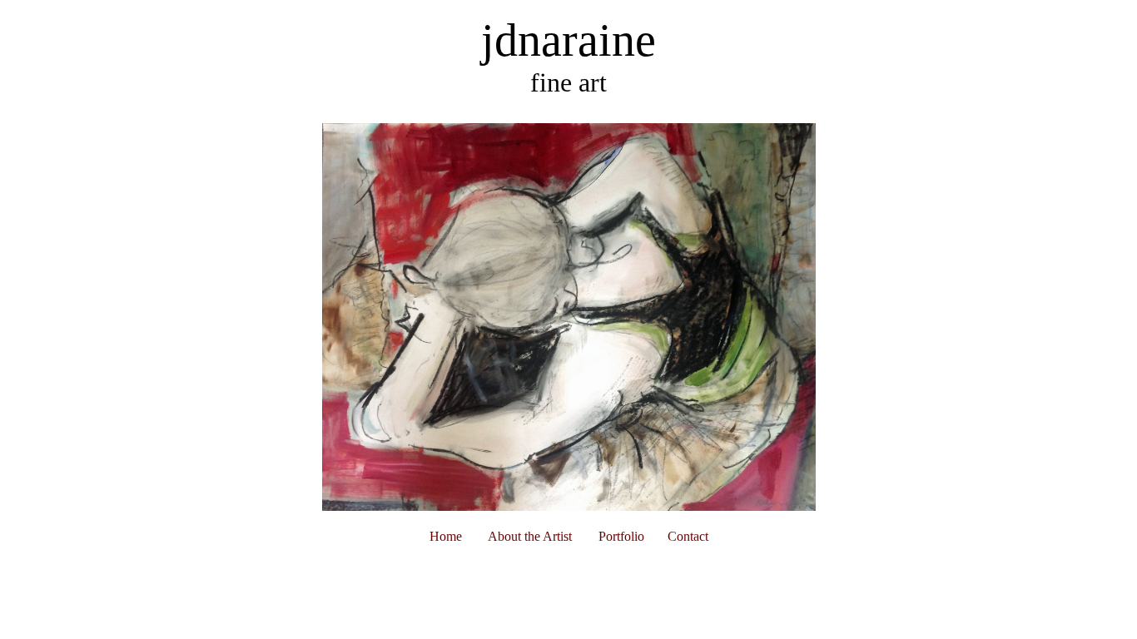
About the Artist (530, 536)
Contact (688, 536)
